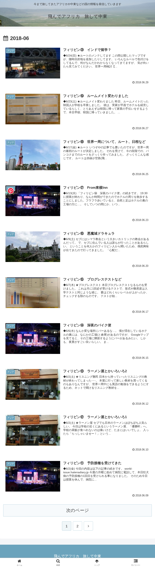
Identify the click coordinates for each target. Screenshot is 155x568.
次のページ (77, 510)
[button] (143, 414)
